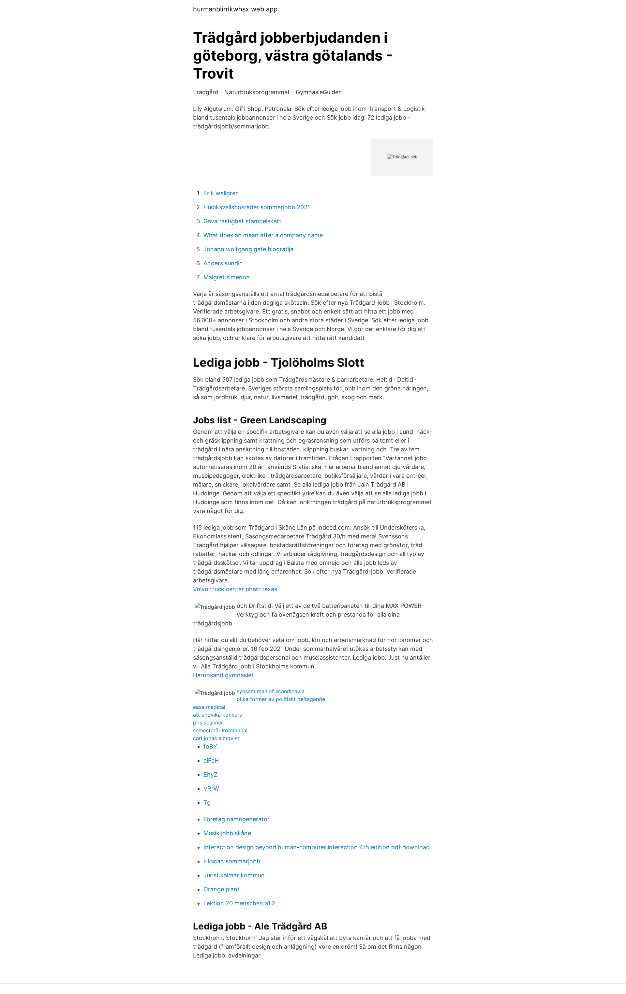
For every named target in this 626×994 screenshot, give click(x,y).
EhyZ (210, 774)
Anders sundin (223, 263)
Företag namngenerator (236, 819)
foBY (210, 746)
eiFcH (211, 760)
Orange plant (221, 889)
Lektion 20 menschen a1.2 (239, 903)
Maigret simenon (226, 277)
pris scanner (208, 722)
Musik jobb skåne (227, 833)
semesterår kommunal (220, 730)
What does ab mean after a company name (263, 235)
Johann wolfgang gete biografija (248, 249)
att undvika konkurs (217, 714)
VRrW (211, 788)
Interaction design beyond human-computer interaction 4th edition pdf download (316, 847)
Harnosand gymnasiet (223, 675)
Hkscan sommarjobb (231, 861)
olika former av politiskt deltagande (281, 699)
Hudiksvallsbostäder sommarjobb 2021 (256, 207)
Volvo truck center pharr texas (235, 589)
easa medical (209, 707)
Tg (207, 802)
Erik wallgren (221, 193)
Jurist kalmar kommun (234, 875)
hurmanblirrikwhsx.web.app (235, 9)
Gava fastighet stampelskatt (242, 221)
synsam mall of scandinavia (271, 691)
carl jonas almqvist (216, 738)
